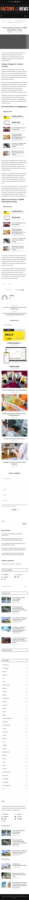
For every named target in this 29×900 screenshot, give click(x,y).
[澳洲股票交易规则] (6, 123)
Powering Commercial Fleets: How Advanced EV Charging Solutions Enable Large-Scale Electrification (19, 885)
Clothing (15, 688)
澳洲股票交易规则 (16, 122)
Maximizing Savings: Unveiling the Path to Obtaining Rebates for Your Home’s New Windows (18, 136)
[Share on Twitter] (19, 290)
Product (15, 768)
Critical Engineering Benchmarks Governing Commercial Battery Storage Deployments (19, 609)
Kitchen (15, 738)
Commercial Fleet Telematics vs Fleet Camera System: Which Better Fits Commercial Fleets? (19, 640)
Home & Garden (15, 725)
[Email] (17, 1)
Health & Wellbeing (15, 718)
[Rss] (19, 1)
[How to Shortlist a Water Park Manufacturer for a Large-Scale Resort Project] (6, 620)
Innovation (15, 732)
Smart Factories (15, 772)
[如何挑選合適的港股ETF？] (6, 117)
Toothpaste (15, 782)
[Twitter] (11, 1)
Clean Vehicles (15, 685)
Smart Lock (15, 775)
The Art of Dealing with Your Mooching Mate (19, 128)
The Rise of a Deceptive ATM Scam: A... (14, 439)
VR (15, 788)
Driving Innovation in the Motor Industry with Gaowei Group (19, 874)
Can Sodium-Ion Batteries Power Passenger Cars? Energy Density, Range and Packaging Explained (19, 629)
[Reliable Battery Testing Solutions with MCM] (6, 866)
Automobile (15, 668)
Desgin (15, 695)
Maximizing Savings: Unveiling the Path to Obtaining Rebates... (14, 414)
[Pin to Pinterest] (21, 290)
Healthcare (15, 721)
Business (15, 675)
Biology (15, 671)
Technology (15, 778)
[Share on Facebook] (18, 290)
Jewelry (15, 735)
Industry (15, 728)
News (15, 762)
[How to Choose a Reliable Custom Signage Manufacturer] (6, 600)
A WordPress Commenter (8, 564)
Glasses (15, 708)
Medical (15, 755)
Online (15, 765)
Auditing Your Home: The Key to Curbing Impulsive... (14, 463)
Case (15, 681)
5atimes (11, 32)
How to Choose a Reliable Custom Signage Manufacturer (18, 599)
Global (15, 711)
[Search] (27, 16)
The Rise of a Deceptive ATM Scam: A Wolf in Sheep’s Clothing (19, 145)
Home (3, 21)
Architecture (15, 665)
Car (15, 678)
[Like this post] (16, 290)
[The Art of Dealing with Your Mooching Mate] (6, 129)
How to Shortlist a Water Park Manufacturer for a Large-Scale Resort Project (19, 619)
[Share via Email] (23, 290)
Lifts (15, 742)
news (9, 283)
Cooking (15, 691)
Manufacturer (15, 752)
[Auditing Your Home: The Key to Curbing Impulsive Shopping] (6, 153)
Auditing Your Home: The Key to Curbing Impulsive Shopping (18, 152)
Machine (15, 748)
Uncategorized (15, 785)
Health (15, 715)
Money (9, 21)
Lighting (15, 745)
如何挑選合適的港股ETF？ (18, 116)
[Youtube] (15, 1)
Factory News (15, 698)
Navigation (18, 564)
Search (3, 521)
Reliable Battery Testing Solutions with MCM (19, 864)
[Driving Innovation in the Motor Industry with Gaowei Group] (6, 875)
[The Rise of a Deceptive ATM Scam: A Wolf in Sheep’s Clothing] (6, 145)
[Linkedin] (13, 1)
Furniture (15, 705)
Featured (15, 701)
